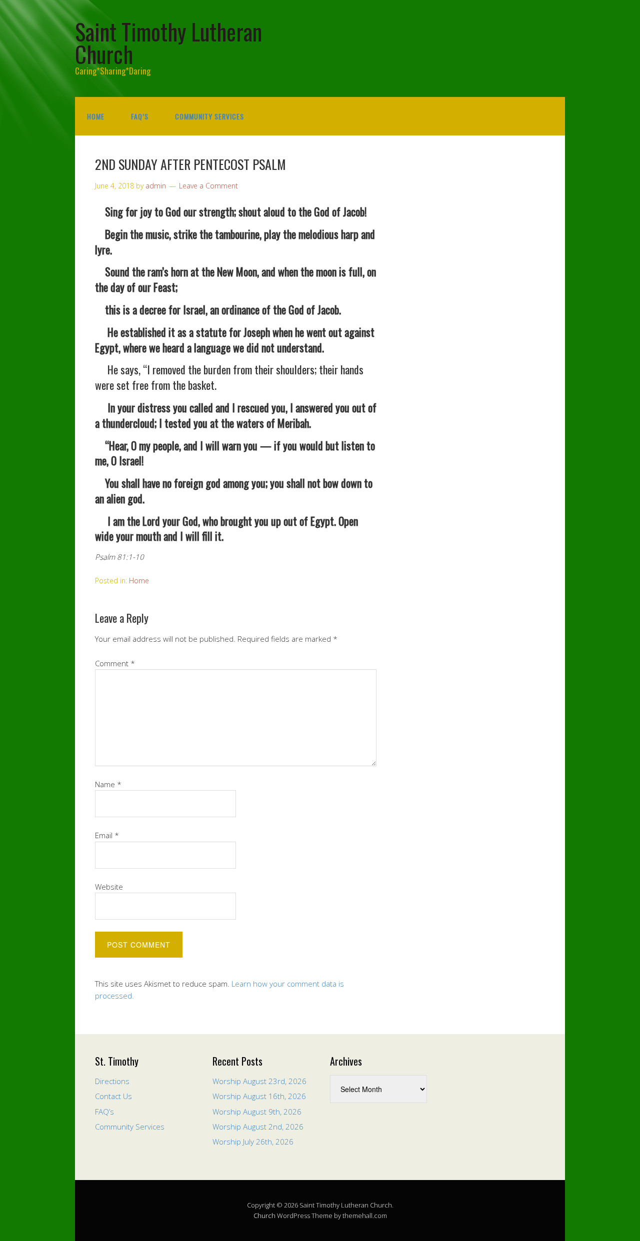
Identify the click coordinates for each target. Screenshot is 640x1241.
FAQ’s (139, 116)
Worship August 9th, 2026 (257, 1112)
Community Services (209, 116)
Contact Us (113, 1096)
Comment (115, 663)
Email (107, 835)
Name (108, 784)
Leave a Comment (208, 185)
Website (109, 887)
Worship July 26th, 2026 (253, 1142)
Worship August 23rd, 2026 (259, 1081)
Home (95, 116)
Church (265, 1215)
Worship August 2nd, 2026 (258, 1127)
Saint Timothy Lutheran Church (168, 42)
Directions (112, 1081)
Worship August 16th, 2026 (259, 1096)
